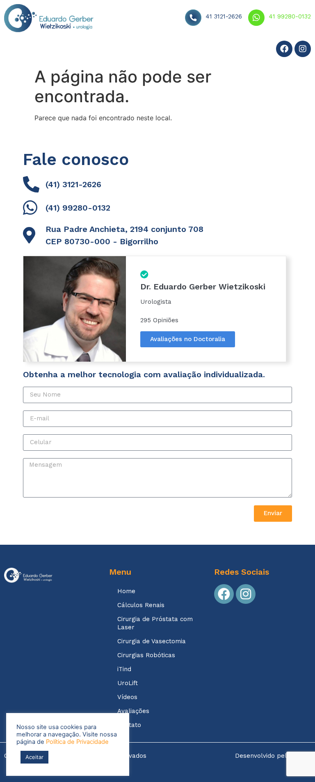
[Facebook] (284, 49)
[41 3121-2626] (193, 17)
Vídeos (111, 50)
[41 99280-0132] (256, 17)
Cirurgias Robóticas (146, 655)
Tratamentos (61, 50)
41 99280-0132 (290, 16)
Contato (192, 50)
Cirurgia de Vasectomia (151, 641)
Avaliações (151, 50)
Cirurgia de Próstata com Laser (155, 623)
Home (19, 50)
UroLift (127, 683)
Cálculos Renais (140, 605)
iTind (124, 669)
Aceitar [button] (34, 757)
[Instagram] (302, 49)
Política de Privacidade (77, 741)
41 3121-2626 (223, 16)
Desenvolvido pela (273, 755)
